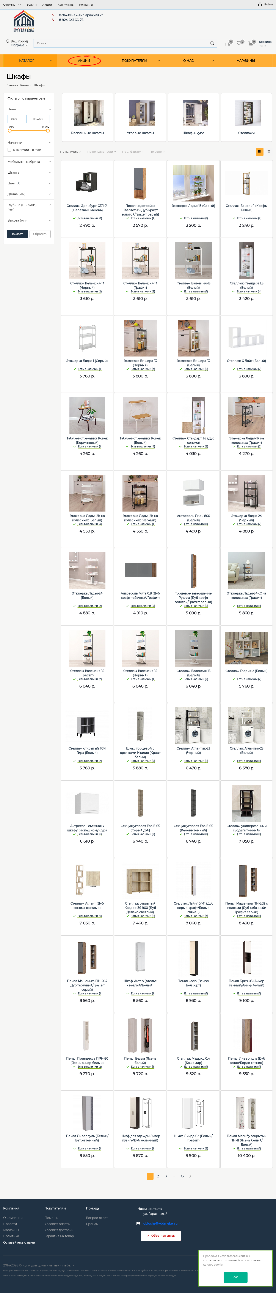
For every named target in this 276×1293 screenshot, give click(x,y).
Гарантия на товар (59, 1236)
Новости (10, 1224)
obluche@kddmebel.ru (160, 1223)
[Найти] (212, 43)
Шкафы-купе (193, 133)
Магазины (11, 1230)
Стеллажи (246, 133)
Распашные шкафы (87, 133)
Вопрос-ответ (97, 1218)
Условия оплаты (57, 1224)
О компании (13, 1218)
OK (236, 1277)
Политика (11, 1236)
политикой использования (243, 1260)
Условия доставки (59, 1230)
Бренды (92, 1224)
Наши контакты (150, 1209)
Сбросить (40, 234)
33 (182, 1176)
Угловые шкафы (140, 133)
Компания (11, 1208)
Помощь (51, 1218)
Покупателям (55, 1208)
